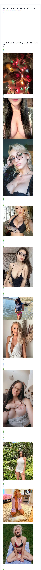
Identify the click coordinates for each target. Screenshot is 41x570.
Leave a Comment (6, 10)
